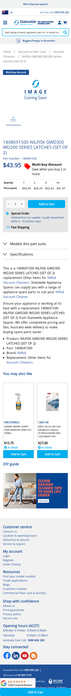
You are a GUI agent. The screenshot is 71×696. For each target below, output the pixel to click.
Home (7, 52)
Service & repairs (14, 544)
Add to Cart (18, 454)
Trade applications (15, 580)
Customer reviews (15, 589)
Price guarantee (13, 610)
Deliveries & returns (16, 540)
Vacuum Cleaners (16, 282)
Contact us (10, 531)
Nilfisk (51, 278)
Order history (12, 564)
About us (9, 606)
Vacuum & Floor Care (32, 52)
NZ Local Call (17, 675)
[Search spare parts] (65, 32)
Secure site (10, 618)
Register (8, 560)
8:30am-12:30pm (37, 635)
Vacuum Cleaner (15, 297)
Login (6, 556)
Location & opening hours (20, 535)
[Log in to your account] (60, 23)
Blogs (6, 584)
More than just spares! (35, 4)
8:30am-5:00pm (37, 630)
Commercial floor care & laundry (24, 593)
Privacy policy (12, 614)
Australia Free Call (21, 670)
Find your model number (19, 576)
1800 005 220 (35, 640)
